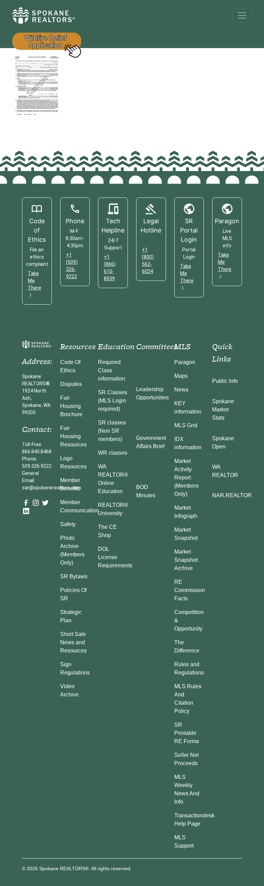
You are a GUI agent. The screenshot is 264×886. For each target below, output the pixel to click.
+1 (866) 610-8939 (110, 267)
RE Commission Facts (189, 590)
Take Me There (34, 281)
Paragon (184, 362)
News (181, 390)
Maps (181, 376)
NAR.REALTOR (232, 495)
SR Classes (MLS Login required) (112, 400)
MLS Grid (185, 425)
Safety (68, 524)
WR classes (112, 453)
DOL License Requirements (115, 557)
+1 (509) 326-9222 (72, 265)
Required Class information (111, 370)
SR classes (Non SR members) (112, 431)
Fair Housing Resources (73, 436)
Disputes (71, 384)
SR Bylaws (73, 576)
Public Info (225, 381)
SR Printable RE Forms (186, 733)
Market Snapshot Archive (186, 560)
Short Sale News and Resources (73, 642)
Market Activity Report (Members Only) (186, 477)
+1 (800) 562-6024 (148, 260)
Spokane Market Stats (223, 409)
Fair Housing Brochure (71, 406)
